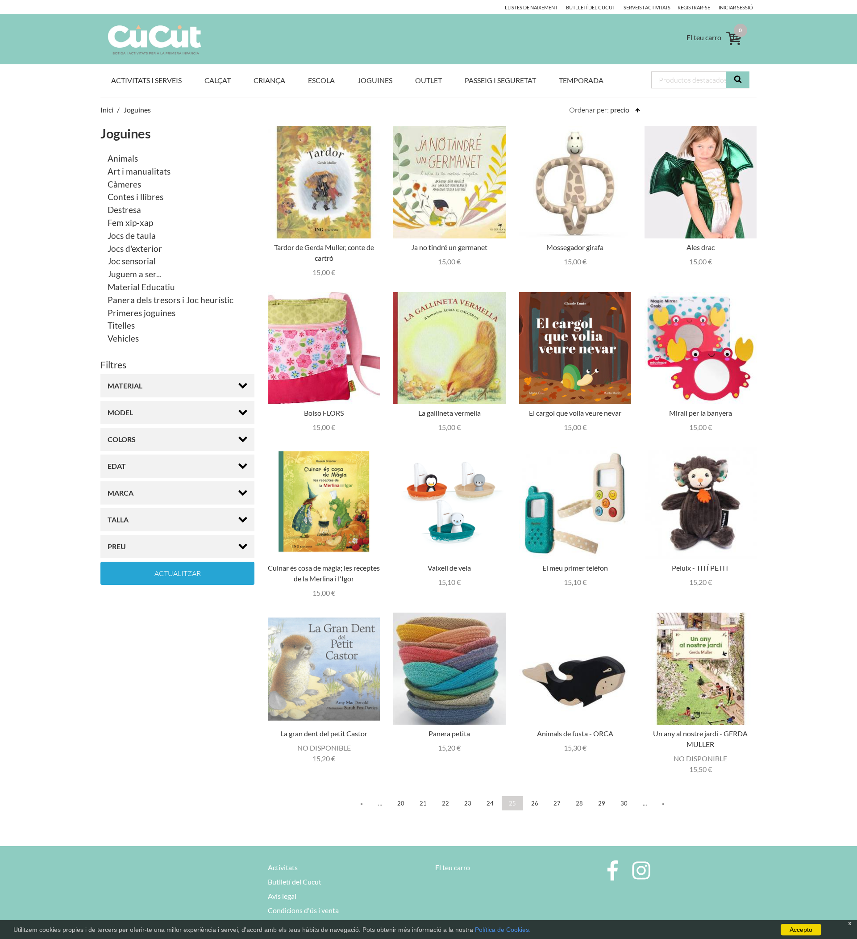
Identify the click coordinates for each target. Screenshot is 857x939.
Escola (321, 80)
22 (445, 803)
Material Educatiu (141, 287)
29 (601, 803)
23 (467, 803)
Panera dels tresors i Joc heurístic (170, 300)
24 (490, 803)
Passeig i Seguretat (500, 80)
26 (534, 803)
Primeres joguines (141, 313)
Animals (123, 158)
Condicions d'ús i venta (303, 910)
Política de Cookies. (503, 929)
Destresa (124, 209)
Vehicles (123, 338)
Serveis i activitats (647, 7)
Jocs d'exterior (135, 248)
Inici (106, 109)
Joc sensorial (132, 261)
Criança (269, 80)
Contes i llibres (135, 197)
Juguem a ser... (135, 274)
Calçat (217, 80)
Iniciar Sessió (736, 7)
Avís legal (282, 896)
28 (579, 803)
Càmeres (124, 184)
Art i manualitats (139, 171)
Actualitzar (177, 573)
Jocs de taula (132, 235)
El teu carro (452, 867)
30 (624, 803)
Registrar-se (694, 7)
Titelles (121, 325)
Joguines (375, 80)
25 (512, 803)
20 (400, 803)
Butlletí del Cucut (590, 7)
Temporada (581, 80)
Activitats (283, 867)
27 (557, 803)
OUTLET (428, 80)
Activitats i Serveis (146, 80)
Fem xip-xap (130, 222)
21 (423, 803)
